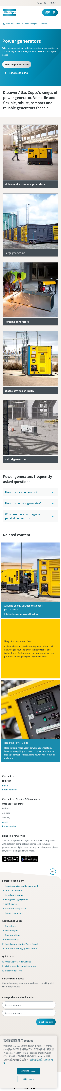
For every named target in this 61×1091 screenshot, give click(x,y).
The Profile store (13, 970)
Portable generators (17, 321)
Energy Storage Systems (19, 390)
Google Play (29, 859)
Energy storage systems (16, 899)
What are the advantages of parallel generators (23, 516)
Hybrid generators (16, 459)
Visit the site (46, 1022)
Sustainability (11, 939)
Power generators (14, 913)
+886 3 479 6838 (18, 73)
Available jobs (11, 930)
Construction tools (14, 890)
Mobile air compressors (16, 908)
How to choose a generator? (23, 503)
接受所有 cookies (28, 1071)
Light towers (11, 903)
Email (5, 785)
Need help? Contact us (17, 64)
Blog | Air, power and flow (17, 641)
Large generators (15, 253)
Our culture (10, 926)
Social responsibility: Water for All (21, 943)
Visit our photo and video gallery (20, 966)
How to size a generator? (21, 492)
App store (10, 859)
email (5, 822)
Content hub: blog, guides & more (21, 948)
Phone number (9, 789)
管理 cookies (28, 1079)
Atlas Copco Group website (18, 961)
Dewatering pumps (14, 894)
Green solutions (12, 935)
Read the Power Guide (16, 742)
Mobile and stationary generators (25, 184)
